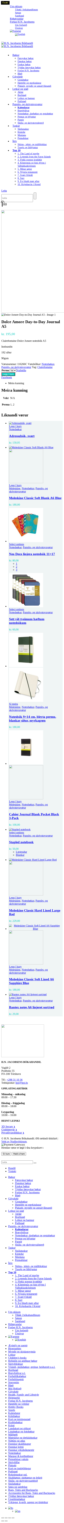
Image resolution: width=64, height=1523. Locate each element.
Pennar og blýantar (27, 116)
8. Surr (21, 178)
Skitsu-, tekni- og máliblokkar (32, 144)
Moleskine (14, 488)
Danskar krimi (16, 1446)
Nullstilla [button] (21, 370)
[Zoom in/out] (2, 1517)
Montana (22, 135)
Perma (5, 370)
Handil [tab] (12, 1168)
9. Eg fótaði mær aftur (28, 181)
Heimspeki (14, 1397)
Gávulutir (17, 76)
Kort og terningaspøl (19, 1419)
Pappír (21, 120)
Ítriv (14, 141)
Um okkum (16, 6)
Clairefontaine (45, 367)
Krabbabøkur (15, 1422)
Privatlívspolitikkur (12, 1132)
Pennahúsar (23, 138)
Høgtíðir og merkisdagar (29, 83)
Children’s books (17, 1357)
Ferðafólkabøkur (17, 1376)
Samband (20, 1321)
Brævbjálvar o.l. (17, 1373)
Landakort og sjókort (19, 1428)
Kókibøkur (14, 1416)
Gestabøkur (23, 80)
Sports (11, 1410)
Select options (16, 544)
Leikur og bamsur (26, 98)
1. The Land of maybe (28, 153)
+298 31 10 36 (15, 1079)
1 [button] (16, 563)
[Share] (9, 1517)
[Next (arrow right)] (6, 1520)
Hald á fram (19, 1154)
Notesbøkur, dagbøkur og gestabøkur (35, 113)
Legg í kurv (8, 374)
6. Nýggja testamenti (28, 172)
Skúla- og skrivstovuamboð (23, 1480)
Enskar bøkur (24, 64)
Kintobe (21, 132)
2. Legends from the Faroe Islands (34, 156)
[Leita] (35, 195)
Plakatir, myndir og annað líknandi (34, 86)
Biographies (14, 1348)
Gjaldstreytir (9, 1129)
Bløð (17, 1195)
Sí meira (13, 703)
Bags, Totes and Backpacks (23, 1489)
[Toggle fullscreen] (6, 1517)
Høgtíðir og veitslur (18, 1403)
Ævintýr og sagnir (17, 1345)
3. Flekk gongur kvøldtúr (30, 159)
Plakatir (12, 1465)
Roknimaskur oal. (17, 1474)
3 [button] (16, 569)
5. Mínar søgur (25, 169)
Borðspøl (22, 95)
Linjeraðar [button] (21, 851)
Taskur (16, 125)
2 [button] (16, 566)
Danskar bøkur (25, 61)
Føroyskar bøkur (26, 58)
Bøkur (15, 55)
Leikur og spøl (20, 88)
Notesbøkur (48, 364)
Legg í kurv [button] (15, 426)
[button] (4, 190)
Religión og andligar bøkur (22, 1360)
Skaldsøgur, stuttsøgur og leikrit (25, 1477)
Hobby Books (15, 1406)
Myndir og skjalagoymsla (21, 1351)
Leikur (11, 1354)
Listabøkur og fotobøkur (21, 1431)
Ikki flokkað (14, 1388)
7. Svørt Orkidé (25, 175)
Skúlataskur (23, 129)
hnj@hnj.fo (22, 1082)
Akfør (20, 92)
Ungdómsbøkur (16, 1499)
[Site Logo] (17, 45)
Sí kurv (6, 1154)
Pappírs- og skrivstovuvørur (27, 104)
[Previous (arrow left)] (2, 1520)
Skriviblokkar (15, 1363)
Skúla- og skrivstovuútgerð (31, 123)
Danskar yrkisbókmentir (21, 1450)
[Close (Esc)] (13, 1517)
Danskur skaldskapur (19, 1443)
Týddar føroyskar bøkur (29, 67)
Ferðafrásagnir (16, 1379)
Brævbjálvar (23, 110)
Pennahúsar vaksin (18, 1459)
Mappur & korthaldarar (20, 1456)
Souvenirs (13, 1382)
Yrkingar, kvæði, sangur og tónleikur (28, 1502)
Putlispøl (19, 1223)
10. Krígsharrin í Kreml (29, 184)
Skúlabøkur (14, 1483)
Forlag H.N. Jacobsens (22, 21)
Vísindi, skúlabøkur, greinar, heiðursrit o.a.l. (31, 1367)
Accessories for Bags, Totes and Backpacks (31, 1493)
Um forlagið (21, 25)
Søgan (18, 12)
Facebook (6, 377)
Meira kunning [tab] (16, 383)
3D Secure (8, 1126)
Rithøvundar (15, 1324)
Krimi (11, 1425)
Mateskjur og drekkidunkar (22, 1437)
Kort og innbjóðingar (19, 1468)
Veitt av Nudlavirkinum (14, 1141)
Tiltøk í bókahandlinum (26, 9)
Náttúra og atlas (16, 1440)
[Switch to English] (20, 34)
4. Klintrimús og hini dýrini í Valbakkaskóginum (30, 1286)
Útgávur (19, 1333)
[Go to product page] (35, 423)
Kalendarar (14, 1413)
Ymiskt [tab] (12, 1171)
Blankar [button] (20, 854)
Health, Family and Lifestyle (23, 1394)
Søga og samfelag (17, 1486)
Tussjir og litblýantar (28, 147)
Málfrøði (13, 1434)
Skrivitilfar (14, 1462)
